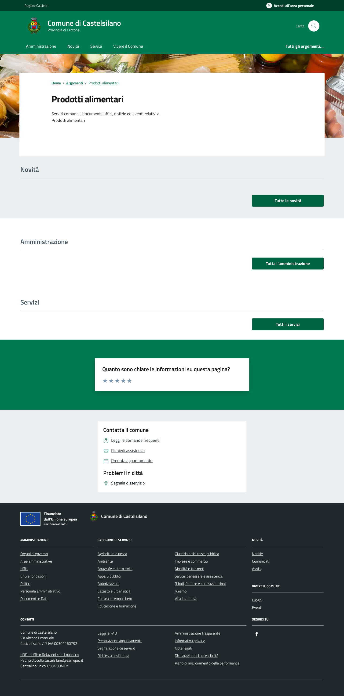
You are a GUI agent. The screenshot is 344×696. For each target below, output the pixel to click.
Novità (73, 46)
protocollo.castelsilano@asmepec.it (55, 660)
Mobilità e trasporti (189, 568)
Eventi (257, 607)
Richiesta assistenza (113, 655)
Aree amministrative (36, 561)
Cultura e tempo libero (115, 598)
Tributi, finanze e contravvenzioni (200, 583)
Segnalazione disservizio (116, 648)
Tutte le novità (288, 200)
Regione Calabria (36, 5)
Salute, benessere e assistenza (199, 576)
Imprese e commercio (191, 561)
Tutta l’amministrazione (288, 263)
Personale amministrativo (40, 591)
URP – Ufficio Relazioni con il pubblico (49, 654)
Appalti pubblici (109, 576)
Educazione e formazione (117, 606)
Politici (25, 583)
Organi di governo (34, 553)
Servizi (96, 46)
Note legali (183, 648)
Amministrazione (41, 46)
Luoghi (257, 600)
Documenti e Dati (33, 598)
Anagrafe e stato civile (115, 568)
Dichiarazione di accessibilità (196, 655)
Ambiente (105, 561)
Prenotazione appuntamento (120, 640)
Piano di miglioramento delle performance (207, 663)
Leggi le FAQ (107, 633)
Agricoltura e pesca (112, 553)
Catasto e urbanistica (114, 591)
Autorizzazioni (108, 583)
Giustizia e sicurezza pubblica (197, 553)
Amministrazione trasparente (197, 633)
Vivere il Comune (128, 46)
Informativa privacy (190, 640)
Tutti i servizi (288, 324)
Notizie (257, 553)
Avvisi (256, 568)
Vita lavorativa (186, 598)
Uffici (24, 568)
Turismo (181, 591)
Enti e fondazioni (33, 576)
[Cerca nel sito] (313, 26)
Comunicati (260, 561)
